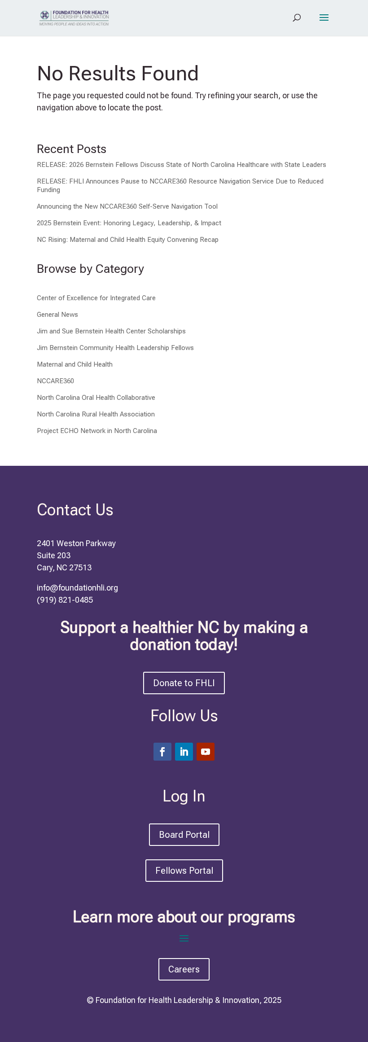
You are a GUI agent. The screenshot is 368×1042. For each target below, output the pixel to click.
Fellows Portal (184, 870)
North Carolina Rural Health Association (96, 414)
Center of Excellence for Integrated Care (96, 298)
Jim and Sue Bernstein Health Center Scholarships (111, 331)
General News (57, 315)
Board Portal (184, 834)
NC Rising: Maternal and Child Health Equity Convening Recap (128, 240)
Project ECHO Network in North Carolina (97, 431)
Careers (184, 969)
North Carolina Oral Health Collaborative (96, 398)
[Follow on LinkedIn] (184, 752)
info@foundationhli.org (77, 587)
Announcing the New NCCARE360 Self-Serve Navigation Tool (127, 206)
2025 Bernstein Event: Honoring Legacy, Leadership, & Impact (129, 223)
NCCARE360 (55, 381)
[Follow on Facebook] (162, 752)
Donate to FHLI (184, 683)
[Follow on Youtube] (206, 752)
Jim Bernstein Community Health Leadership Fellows (115, 348)
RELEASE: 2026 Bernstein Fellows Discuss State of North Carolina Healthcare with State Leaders (181, 165)
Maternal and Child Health (75, 364)
